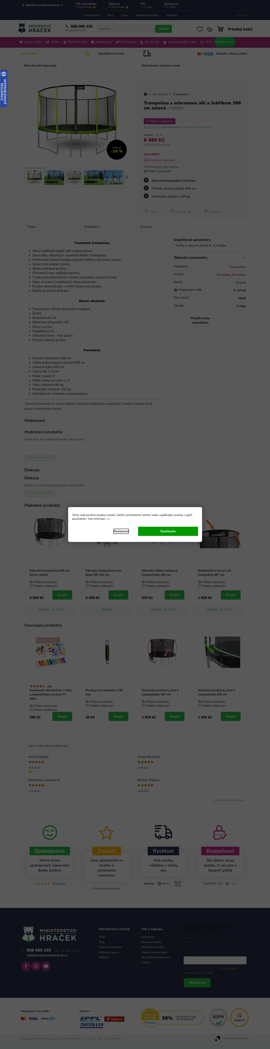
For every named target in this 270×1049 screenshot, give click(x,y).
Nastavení (121, 531)
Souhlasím (168, 531)
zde (108, 519)
